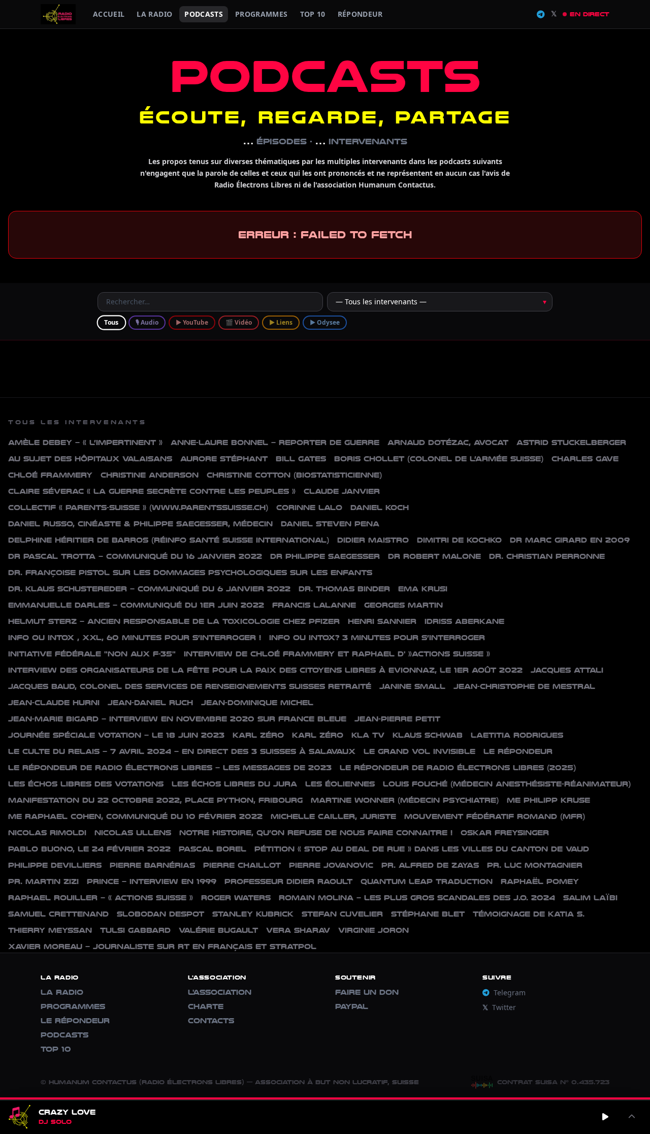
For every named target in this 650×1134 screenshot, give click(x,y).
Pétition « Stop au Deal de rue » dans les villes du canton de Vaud (421, 849)
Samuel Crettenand (58, 914)
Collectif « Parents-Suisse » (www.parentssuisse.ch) (138, 507)
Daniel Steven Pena (330, 524)
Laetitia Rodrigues (517, 735)
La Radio (154, 14)
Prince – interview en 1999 (151, 881)
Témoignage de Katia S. (528, 914)
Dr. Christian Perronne (547, 556)
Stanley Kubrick (253, 914)
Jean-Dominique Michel (257, 703)
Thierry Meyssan (50, 930)
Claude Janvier (342, 491)
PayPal (351, 1006)
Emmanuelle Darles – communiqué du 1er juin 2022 (136, 605)
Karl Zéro (258, 735)
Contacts (211, 1021)
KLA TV (367, 735)
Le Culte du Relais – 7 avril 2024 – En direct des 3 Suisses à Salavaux (181, 751)
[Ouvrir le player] (632, 1117)
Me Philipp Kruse (548, 800)
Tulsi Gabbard (135, 930)
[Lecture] (605, 1117)
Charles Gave (585, 459)
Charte (205, 1006)
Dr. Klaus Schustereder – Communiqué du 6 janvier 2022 (149, 589)
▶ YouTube (192, 322)
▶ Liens (280, 322)
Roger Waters (236, 898)
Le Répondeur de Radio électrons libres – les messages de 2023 (170, 768)
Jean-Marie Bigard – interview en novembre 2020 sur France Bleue (177, 719)
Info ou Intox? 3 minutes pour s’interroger (377, 638)
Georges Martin (403, 605)
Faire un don (367, 992)
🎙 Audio (147, 322)
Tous (111, 322)
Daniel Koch (379, 507)
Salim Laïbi (590, 898)
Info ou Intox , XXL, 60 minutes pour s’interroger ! (134, 638)
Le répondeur (517, 751)
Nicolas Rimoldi (47, 833)
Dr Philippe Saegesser (325, 556)
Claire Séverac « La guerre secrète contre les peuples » (152, 491)
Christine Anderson (150, 475)
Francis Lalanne (314, 605)
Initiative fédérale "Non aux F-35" (92, 654)
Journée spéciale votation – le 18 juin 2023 (116, 735)
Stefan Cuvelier (342, 914)
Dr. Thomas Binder (344, 589)
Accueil (108, 14)
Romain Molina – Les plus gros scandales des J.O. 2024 (417, 898)
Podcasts (203, 14)
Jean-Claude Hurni (54, 703)
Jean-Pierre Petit (397, 719)
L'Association (219, 992)
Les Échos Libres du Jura (234, 784)
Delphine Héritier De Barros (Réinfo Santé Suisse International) (168, 540)
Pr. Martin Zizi (43, 881)
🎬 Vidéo (238, 322)
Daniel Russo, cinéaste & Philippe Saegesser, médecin (140, 524)
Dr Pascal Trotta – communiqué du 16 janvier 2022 (135, 556)
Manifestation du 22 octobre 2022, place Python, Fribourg (155, 800)
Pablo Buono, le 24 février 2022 (89, 849)
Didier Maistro (373, 540)
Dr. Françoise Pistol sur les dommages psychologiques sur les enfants (190, 573)
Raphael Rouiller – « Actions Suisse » (100, 898)
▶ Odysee (325, 322)
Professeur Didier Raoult (288, 881)
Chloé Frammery (50, 475)
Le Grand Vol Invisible (419, 751)
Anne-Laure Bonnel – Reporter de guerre (275, 442)
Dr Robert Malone (434, 556)
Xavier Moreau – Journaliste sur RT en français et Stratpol (162, 946)
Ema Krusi (422, 589)
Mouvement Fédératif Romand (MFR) (494, 816)
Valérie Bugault (218, 930)
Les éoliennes (340, 784)
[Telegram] (541, 14)
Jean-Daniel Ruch (150, 703)
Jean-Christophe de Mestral (524, 686)
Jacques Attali (567, 670)
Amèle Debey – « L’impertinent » (85, 442)
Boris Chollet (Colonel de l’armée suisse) (438, 459)
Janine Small (412, 686)
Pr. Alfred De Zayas (430, 865)
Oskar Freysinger (505, 833)
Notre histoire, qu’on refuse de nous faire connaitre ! (315, 833)
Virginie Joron (373, 930)
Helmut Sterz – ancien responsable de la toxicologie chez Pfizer (174, 621)
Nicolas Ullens (132, 833)
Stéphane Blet (428, 914)
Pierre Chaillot (242, 865)
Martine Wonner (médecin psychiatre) (405, 800)
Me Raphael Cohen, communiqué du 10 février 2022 (135, 816)
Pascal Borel (212, 849)
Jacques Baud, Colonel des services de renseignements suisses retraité (189, 686)
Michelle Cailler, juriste (333, 816)
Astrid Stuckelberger (571, 442)
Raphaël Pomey (540, 881)
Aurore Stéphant (224, 459)
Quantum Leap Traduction (427, 881)
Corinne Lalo (309, 507)
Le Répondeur (75, 1021)
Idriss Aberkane (464, 621)
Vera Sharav (298, 930)
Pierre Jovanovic (331, 865)
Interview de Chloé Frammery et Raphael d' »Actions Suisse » (337, 654)
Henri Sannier (382, 621)
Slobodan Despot (160, 914)
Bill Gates (301, 459)
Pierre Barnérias (152, 865)
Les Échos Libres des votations (86, 784)
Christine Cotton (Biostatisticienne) (294, 475)
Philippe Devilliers (55, 865)
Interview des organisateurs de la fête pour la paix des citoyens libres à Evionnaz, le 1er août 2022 (265, 670)
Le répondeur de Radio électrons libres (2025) (458, 768)
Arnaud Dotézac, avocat (447, 442)
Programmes (73, 1006)
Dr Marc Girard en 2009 (570, 540)
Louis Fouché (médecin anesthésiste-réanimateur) (507, 784)
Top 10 (313, 14)
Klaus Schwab (428, 735)
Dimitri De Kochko (459, 540)
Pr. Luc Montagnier (534, 865)
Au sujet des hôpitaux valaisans (90, 459)
